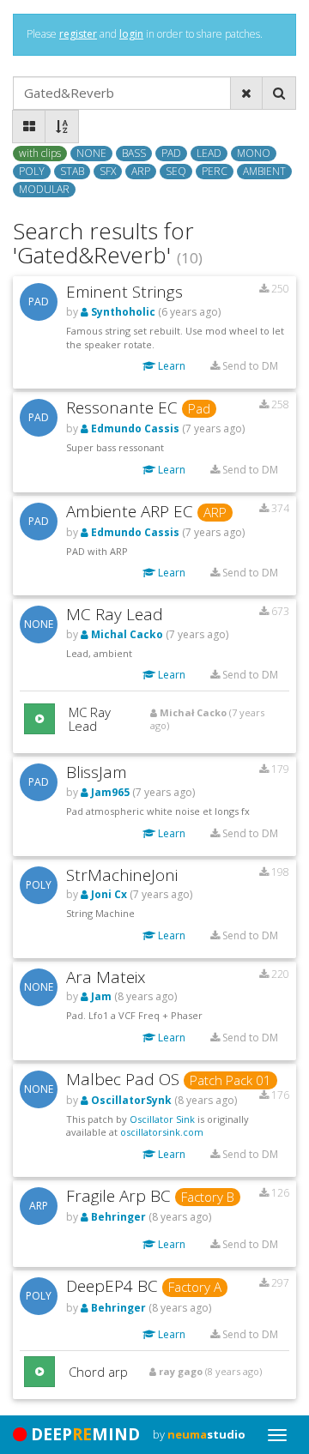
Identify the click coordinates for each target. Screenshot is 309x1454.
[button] (39, 718)
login (131, 34)
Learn (170, 366)
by (199, 1434)
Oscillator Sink (162, 1119)
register (78, 34)
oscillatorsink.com (161, 1131)
